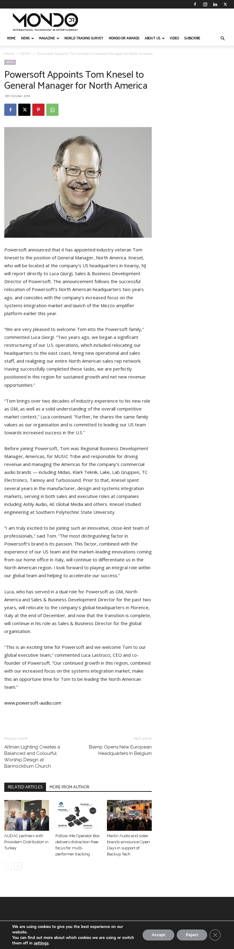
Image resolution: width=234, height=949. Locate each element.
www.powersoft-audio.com (32, 703)
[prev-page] (8, 866)
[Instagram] (205, 4)
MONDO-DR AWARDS (124, 38)
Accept (158, 935)
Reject (192, 935)
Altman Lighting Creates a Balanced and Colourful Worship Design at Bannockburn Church (32, 756)
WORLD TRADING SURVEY (83, 38)
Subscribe (192, 38)
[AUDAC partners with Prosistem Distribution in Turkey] (26, 815)
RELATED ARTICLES (25, 787)
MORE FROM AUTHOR (69, 787)
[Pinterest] (38, 110)
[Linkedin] (215, 4)
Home (9, 54)
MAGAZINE (47, 38)
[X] (225, 4)
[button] (222, 38)
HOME (11, 38)
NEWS (25, 38)
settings (41, 943)
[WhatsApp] (52, 110)
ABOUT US (152, 38)
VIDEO (174, 38)
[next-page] (18, 866)
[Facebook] (195, 4)
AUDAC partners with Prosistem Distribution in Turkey (26, 841)
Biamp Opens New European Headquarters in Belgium (120, 750)
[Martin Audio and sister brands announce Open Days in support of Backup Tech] (129, 815)
